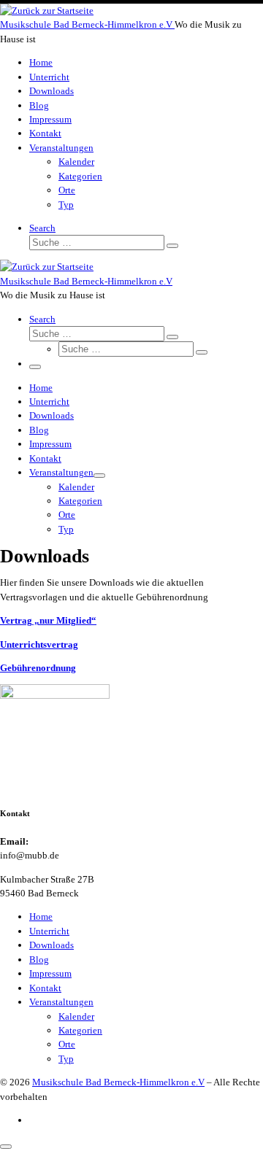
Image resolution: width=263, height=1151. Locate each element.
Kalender (76, 1016)
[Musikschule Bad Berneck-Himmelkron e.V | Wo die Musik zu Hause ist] (47, 10)
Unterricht (49, 931)
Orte (66, 1044)
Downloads (51, 944)
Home (41, 916)
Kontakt (45, 988)
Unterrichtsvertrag (39, 644)
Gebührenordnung (38, 667)
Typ (66, 1058)
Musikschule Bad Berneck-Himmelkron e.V (118, 1082)
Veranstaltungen (61, 1001)
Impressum (50, 973)
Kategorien (80, 1030)
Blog (39, 959)
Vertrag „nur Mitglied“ (48, 620)
